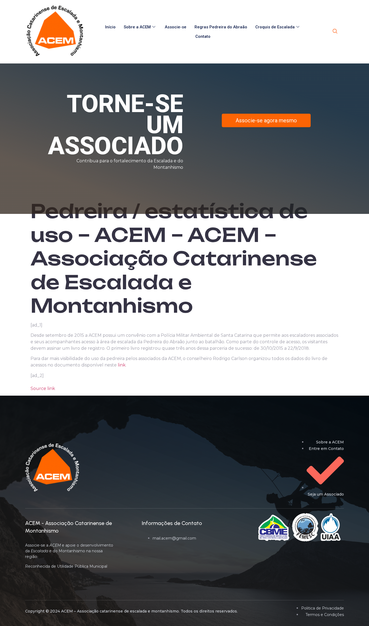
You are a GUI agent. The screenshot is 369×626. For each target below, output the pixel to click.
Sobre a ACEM (137, 27)
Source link (43, 388)
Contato (202, 36)
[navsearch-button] (335, 32)
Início (110, 27)
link (122, 365)
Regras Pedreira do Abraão (220, 27)
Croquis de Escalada (275, 27)
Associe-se (175, 27)
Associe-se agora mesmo (266, 120)
